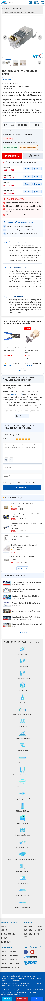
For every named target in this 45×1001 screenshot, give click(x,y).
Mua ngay (21, 999)
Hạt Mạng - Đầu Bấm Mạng (11, 12)
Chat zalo (37, 999)
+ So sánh (7, 366)
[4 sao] (26, 439)
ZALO (38, 169)
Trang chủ (5, 8)
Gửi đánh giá (20, 487)
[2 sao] (20, 439)
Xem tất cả (21, 568)
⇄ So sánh (7, 79)
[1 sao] (17, 439)
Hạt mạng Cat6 (29, 12)
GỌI (28, 169)
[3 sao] (23, 439)
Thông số (10, 125)
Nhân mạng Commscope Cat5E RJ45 (31, 350)
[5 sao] (29, 439)
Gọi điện (7, 999)
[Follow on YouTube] (32, 952)
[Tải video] (11, 459)
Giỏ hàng (37, 2)
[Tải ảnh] (6, 459)
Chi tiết (24, 125)
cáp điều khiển (17, 394)
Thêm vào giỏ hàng (33, 156)
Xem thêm (21, 632)
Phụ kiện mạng (17, 8)
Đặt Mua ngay (14, 156)
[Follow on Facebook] (26, 952)
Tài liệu (38, 125)
